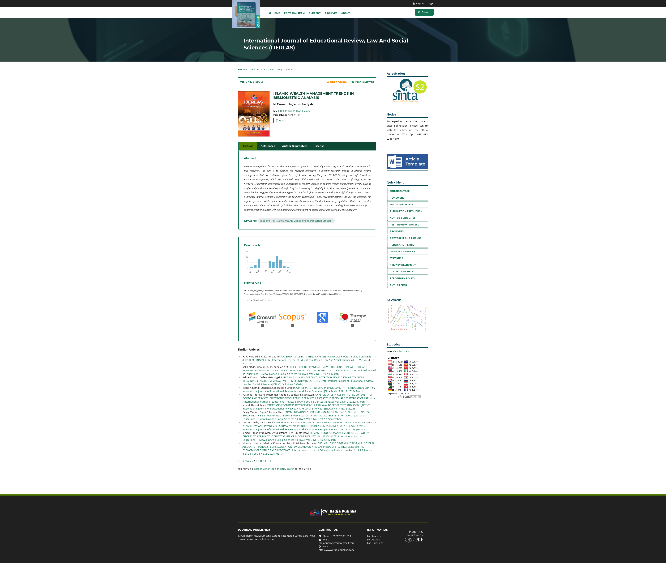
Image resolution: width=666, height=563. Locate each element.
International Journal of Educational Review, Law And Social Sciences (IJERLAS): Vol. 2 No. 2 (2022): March (309, 372)
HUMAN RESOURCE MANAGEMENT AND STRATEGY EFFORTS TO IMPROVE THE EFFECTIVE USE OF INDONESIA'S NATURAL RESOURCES (305, 434)
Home (276, 13)
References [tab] (268, 146)
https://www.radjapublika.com (336, 550)
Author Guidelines (402, 217)
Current (315, 13)
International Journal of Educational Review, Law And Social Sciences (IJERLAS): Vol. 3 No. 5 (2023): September (303, 417)
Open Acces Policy (402, 251)
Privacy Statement (403, 264)
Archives (331, 13)
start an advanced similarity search (274, 468)
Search (425, 12)
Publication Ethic (402, 244)
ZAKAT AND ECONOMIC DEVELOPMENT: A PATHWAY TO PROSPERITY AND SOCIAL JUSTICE (319, 405)
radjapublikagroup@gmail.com (337, 543)
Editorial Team (294, 13)
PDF (281, 120)
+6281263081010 (341, 536)
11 (264, 461)
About (346, 13)
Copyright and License (405, 238)
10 (261, 461)
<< (239, 461)
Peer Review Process (404, 224)
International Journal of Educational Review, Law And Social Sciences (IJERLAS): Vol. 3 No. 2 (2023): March (303, 438)
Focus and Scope (401, 204)
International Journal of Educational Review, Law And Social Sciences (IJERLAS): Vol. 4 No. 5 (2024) (298, 408)
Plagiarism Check (402, 271)
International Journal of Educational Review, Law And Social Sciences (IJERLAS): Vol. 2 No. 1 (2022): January (303, 429)
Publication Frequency (406, 211)
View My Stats (401, 351)
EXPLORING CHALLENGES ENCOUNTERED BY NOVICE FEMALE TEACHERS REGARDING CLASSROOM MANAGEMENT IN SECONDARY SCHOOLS (303, 379)
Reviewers (397, 197)
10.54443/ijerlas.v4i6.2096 (295, 110)
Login (431, 3)
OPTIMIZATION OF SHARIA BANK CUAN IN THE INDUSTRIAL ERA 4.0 (335, 387)
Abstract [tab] (247, 146)
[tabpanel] (307, 190)
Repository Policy (402, 278)
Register (420, 3)
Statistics (396, 258)
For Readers (374, 536)
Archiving (397, 231)
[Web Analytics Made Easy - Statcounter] (389, 351)
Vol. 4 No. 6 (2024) (273, 69)
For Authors (374, 539)
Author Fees (398, 285)
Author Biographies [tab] (294, 146)
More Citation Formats (259, 300)
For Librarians (375, 543)
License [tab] (319, 146)
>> (270, 461)
